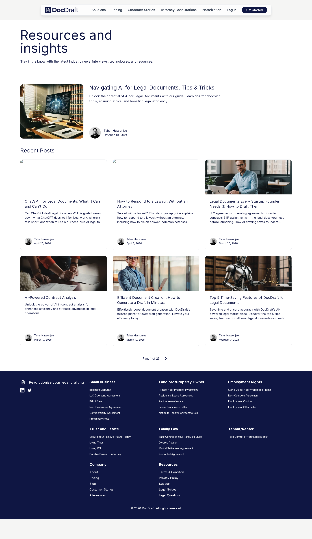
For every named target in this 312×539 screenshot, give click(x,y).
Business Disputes (100, 389)
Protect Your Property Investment (178, 389)
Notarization (211, 10)
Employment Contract (240, 401)
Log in (231, 10)
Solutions (99, 10)
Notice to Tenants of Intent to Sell (178, 412)
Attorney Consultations (179, 10)
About (94, 472)
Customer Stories (141, 10)
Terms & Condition (171, 472)
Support (164, 483)
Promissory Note (99, 418)
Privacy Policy (168, 478)
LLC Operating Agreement (105, 395)
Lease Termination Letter (173, 407)
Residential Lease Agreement (176, 395)
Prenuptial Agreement (171, 454)
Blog (93, 483)
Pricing (117, 10)
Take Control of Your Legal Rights (248, 436)
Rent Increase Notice (171, 401)
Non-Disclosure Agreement (105, 407)
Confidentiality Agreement (105, 412)
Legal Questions (170, 495)
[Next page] (166, 358)
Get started (254, 10)
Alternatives (98, 495)
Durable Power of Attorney (105, 454)
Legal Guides (167, 489)
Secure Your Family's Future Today (110, 436)
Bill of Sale (96, 401)
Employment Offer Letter (242, 407)
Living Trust (96, 442)
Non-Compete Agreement (243, 395)
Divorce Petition (168, 442)
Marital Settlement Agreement (176, 448)
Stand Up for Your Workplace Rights (249, 389)
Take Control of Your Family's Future (180, 436)
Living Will (95, 448)
